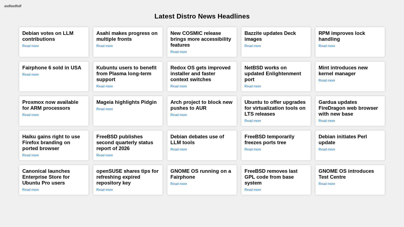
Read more (30, 46)
